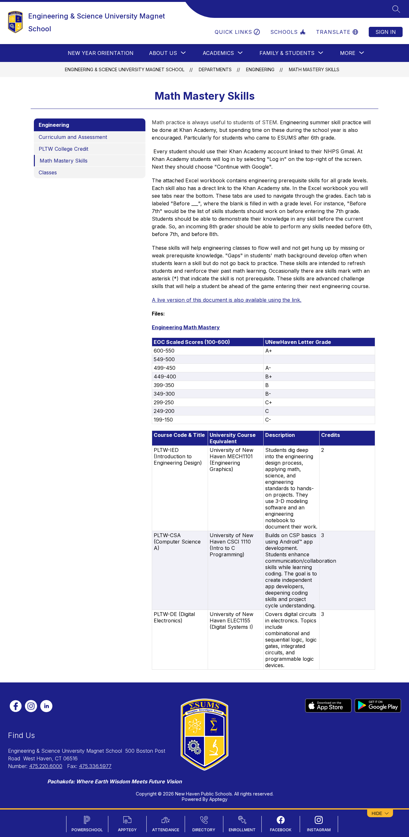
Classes (48, 172)
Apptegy (218, 799)
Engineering (260, 69)
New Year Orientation (101, 53)
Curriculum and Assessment (73, 137)
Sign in (385, 32)
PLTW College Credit (63, 149)
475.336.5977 (95, 766)
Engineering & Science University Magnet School (124, 69)
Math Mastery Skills (314, 69)
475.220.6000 (45, 766)
